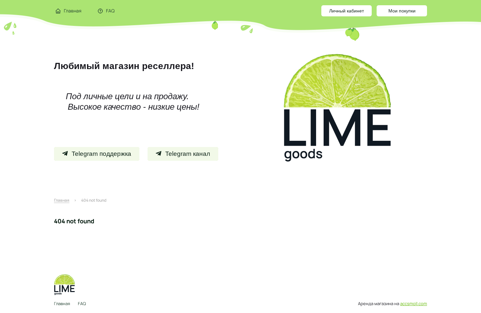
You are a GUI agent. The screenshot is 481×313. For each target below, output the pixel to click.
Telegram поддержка (101, 153)
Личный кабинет (346, 10)
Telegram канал (187, 153)
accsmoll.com (413, 303)
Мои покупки (402, 10)
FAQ (82, 303)
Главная (62, 303)
